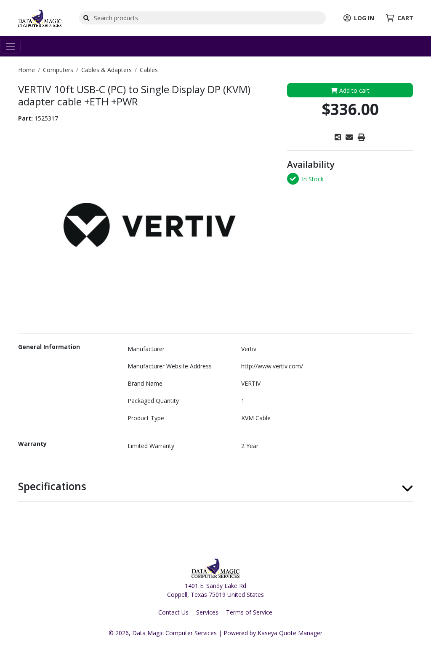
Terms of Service (249, 612)
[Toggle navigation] (10, 46)
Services (207, 612)
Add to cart (354, 90)
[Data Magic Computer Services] (39, 17)
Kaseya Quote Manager (290, 633)
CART (405, 18)
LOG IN (364, 18)
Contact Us (173, 612)
